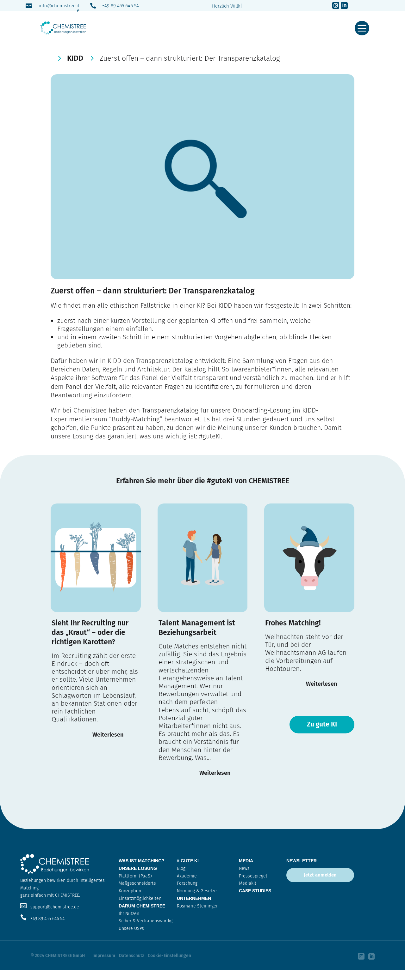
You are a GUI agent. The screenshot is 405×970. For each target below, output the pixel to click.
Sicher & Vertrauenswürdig (145, 921)
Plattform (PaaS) (135, 876)
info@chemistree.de (59, 8)
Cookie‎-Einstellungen (169, 955)
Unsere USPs (131, 928)
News (244, 868)
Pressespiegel (253, 876)
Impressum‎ (103, 955)
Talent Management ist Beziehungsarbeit (197, 627)
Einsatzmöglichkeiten (140, 898)
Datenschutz (131, 955)
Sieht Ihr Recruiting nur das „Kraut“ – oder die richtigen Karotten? (90, 632)
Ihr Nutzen (129, 913)
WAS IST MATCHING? (142, 860)
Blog (181, 868)
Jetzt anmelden (320, 875)
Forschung (187, 883)
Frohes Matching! (293, 622)
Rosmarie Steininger (197, 906)
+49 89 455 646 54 (120, 6)
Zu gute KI (322, 724)
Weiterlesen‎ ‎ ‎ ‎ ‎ (110, 734)
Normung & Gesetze (197, 891)
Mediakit (247, 883)
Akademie (187, 876)
